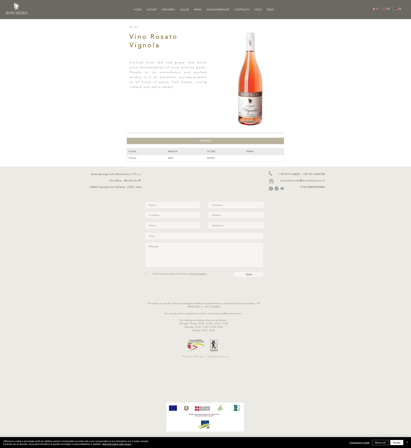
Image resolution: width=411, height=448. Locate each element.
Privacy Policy (193, 356)
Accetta (397, 442)
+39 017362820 (212, 306)
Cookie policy (218, 356)
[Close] (407, 442)
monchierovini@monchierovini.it (302, 180)
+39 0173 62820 (289, 174)
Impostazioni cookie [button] (360, 442)
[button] (205, 141)
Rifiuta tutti (380, 442)
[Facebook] (271, 189)
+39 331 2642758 (314, 174)
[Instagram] (277, 189)
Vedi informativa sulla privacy (116, 444)
